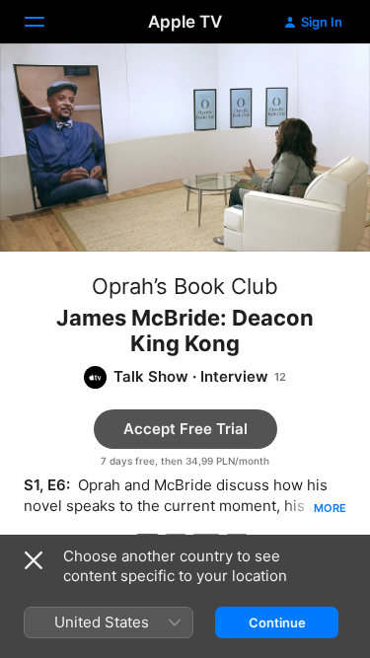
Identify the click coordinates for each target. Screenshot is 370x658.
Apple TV (185, 22)
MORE (330, 508)
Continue (277, 622)
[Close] (33, 560)
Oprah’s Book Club (185, 286)
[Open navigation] (46, 21)
